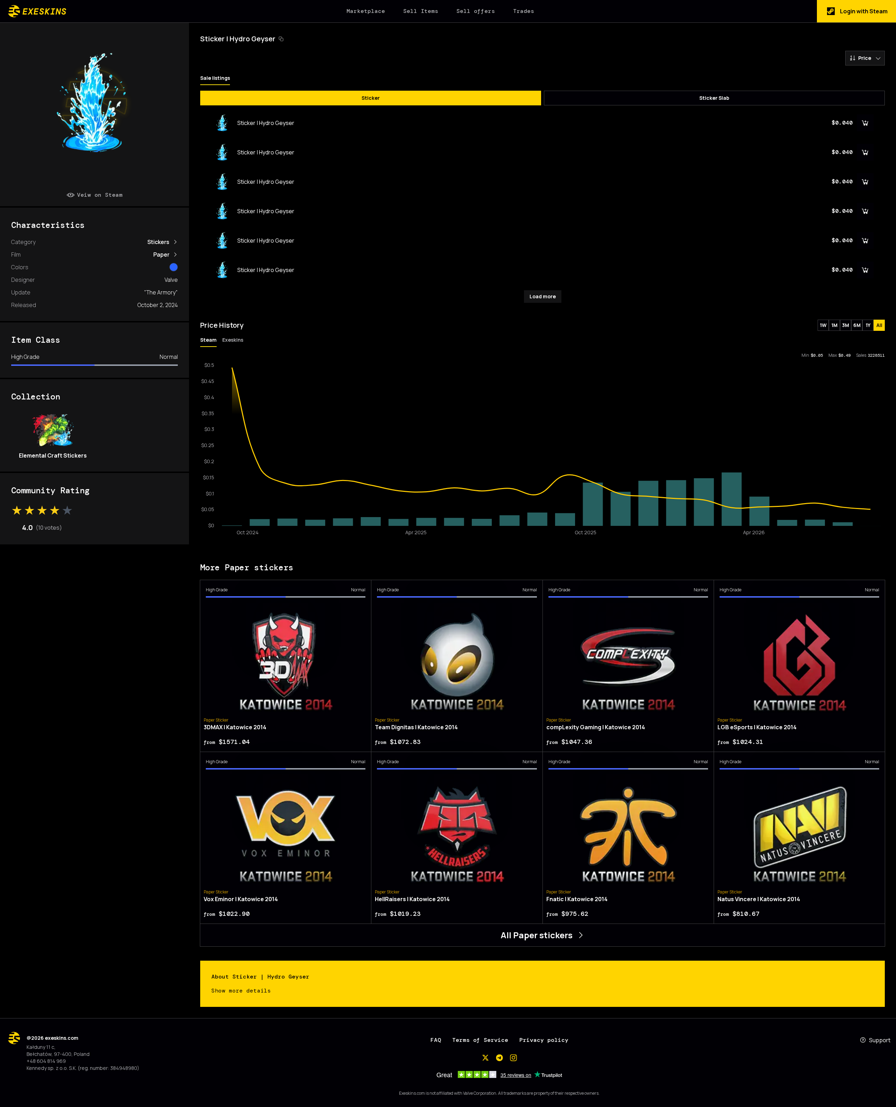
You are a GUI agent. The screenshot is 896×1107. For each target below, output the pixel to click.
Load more (543, 296)
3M (845, 325)
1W (823, 325)
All (879, 325)
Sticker (371, 98)
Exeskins (232, 339)
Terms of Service (480, 1040)
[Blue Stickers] (173, 267)
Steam (208, 339)
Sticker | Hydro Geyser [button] (237, 38)
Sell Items (420, 11)
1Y (868, 325)
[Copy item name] (281, 39)
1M (834, 325)
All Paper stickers (536, 935)
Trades (523, 11)
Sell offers (475, 11)
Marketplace (365, 11)
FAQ (435, 1040)
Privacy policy (543, 1040)
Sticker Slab (714, 98)
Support (879, 1040)
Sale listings (215, 78)
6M (857, 325)
